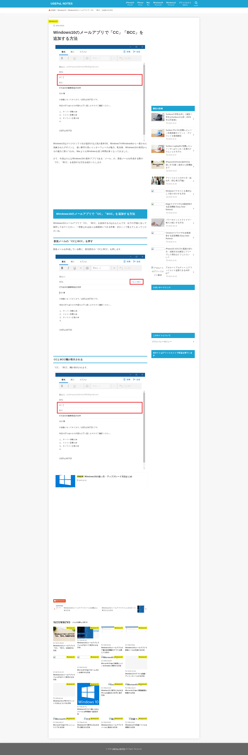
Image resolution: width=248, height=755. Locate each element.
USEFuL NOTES (62, 3)
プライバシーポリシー (162, 342)
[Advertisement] (100, 186)
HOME (53, 10)
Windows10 (62, 10)
